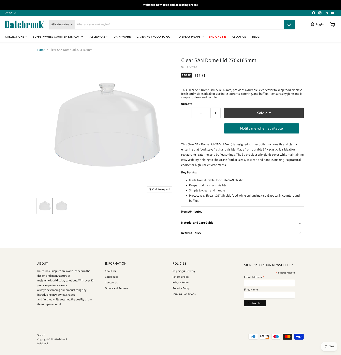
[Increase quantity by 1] (216, 113)
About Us (110, 271)
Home (41, 50)
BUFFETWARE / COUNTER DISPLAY (57, 37)
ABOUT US (239, 37)
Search (41, 335)
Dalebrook (42, 343)
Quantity (186, 104)
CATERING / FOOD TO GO (154, 37)
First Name (251, 289)
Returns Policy (180, 277)
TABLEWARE (97, 37)
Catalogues (111, 277)
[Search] (289, 24)
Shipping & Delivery (183, 271)
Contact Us (10, 12)
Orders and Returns (116, 288)
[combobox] (179, 24)
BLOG (255, 37)
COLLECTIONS (15, 37)
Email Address (254, 277)
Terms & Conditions (184, 294)
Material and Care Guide (197, 223)
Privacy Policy (180, 283)
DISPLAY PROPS (190, 37)
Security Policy (181, 288)
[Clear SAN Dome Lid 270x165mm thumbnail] (44, 206)
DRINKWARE (122, 37)
